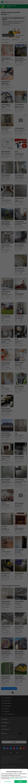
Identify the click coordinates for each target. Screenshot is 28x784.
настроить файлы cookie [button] (15, 778)
